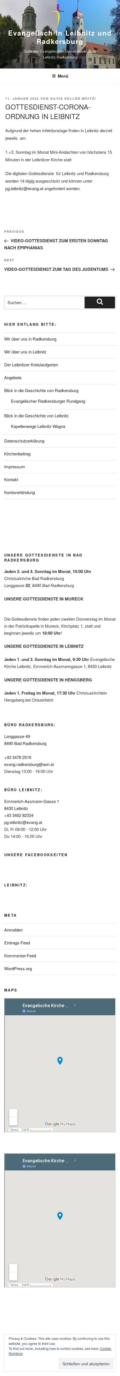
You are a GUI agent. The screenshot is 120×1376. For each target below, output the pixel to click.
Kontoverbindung (19, 492)
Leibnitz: (16, 885)
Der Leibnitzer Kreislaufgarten (31, 364)
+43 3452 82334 (18, 815)
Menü (63, 76)
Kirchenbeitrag (17, 454)
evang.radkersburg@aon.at (29, 764)
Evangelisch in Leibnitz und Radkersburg (60, 37)
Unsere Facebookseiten (36, 854)
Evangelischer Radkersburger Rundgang (48, 401)
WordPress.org (18, 968)
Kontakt (11, 479)
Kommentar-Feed (20, 955)
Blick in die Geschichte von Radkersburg (41, 390)
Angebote (12, 377)
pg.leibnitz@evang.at (24, 188)
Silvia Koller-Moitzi (73, 98)
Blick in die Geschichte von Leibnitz (36, 415)
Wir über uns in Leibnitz (25, 352)
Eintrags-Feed (17, 943)
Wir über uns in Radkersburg (30, 339)
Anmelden (13, 930)
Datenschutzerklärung (24, 441)
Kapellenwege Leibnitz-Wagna (38, 426)
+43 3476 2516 (17, 757)
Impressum (14, 466)
